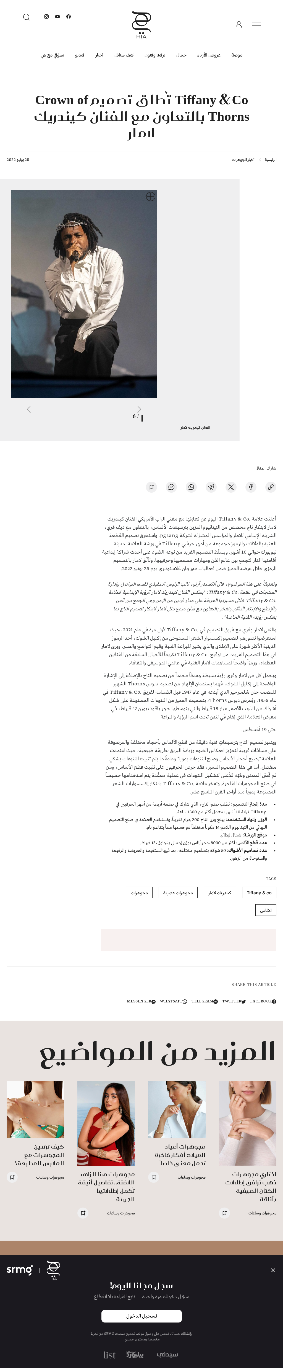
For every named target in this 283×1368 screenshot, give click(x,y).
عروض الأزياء (209, 54)
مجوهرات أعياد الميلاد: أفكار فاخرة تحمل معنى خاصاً (180, 1154)
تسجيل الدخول (141, 1316)
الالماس (266, 910)
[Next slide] (28, 409)
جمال (181, 54)
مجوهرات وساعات (262, 1213)
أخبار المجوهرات (243, 159)
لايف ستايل (123, 54)
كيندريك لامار (219, 892)
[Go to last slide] (139, 409)
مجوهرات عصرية (178, 892)
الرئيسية (270, 159)
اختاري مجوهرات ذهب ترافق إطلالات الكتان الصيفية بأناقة (250, 1186)
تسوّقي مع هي (52, 54)
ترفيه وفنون (155, 54)
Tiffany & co (259, 892)
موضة (237, 54)
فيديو (80, 54)
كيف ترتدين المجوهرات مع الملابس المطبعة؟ (39, 1154)
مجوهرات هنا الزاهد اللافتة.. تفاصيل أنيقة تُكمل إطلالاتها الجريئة (106, 1186)
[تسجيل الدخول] (238, 24)
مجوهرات (139, 892)
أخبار (99, 54)
